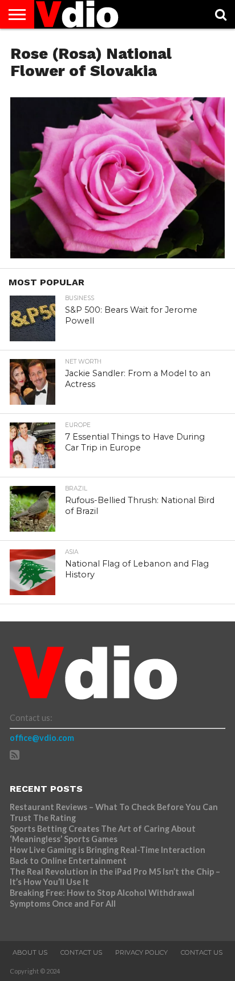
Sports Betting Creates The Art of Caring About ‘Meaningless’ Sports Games (103, 834)
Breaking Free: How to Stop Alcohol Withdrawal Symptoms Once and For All (102, 898)
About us (30, 952)
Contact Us (81, 952)
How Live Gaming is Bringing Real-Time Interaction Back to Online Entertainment (107, 855)
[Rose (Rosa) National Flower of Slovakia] (117, 254)
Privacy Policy (141, 952)
